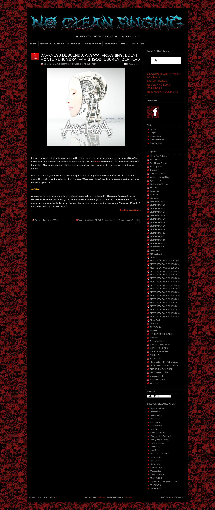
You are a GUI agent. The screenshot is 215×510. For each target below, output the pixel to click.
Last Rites (154, 450)
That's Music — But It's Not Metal (164, 365)
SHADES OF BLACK (159, 348)
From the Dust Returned (160, 436)
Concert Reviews (157, 173)
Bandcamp (155, 412)
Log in (153, 133)
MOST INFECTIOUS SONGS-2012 (165, 271)
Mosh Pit (154, 257)
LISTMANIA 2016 (157, 215)
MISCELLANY (156, 254)
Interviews (154, 191)
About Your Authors (158, 156)
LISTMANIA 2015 (157, 212)
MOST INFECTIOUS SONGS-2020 (165, 299)
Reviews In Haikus (158, 341)
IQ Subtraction (156, 194)
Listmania (154, 198)
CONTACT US (137, 43)
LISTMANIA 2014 (157, 208)
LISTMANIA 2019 (157, 226)
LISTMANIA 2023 (157, 240)
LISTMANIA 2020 (157, 229)
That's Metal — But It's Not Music (164, 362)
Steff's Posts (155, 359)
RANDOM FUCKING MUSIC (68, 64)
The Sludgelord (157, 475)
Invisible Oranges (157, 443)
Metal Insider (155, 457)
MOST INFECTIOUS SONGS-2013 (165, 275)
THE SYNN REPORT (159, 373)
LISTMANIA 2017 (157, 219)
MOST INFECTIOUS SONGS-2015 (165, 282)
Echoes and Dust (157, 433)
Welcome (154, 383)
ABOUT (123, 43)
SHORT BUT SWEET (88, 64)
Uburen (137, 223)
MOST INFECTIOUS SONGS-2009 (165, 261)
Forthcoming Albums (159, 184)
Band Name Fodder (158, 163)
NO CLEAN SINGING (48, 497)
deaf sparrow (156, 426)
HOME (33, 43)
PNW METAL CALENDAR (52, 43)
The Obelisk (155, 471)
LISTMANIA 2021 (157, 233)
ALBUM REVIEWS (92, 43)
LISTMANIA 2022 (157, 236)
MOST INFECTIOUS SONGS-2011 (164, 268)
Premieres (154, 331)
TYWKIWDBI (155, 485)
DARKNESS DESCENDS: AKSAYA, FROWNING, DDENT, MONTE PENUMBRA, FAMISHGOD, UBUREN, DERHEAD (90, 57)
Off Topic (154, 324)
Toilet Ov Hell (156, 478)
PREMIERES (111, 43)
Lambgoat (154, 447)
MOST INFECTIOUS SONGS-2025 (165, 317)
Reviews (154, 338)
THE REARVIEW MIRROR (161, 369)
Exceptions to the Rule (159, 177)
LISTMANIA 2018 (157, 222)
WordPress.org (156, 143)
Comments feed (157, 140)
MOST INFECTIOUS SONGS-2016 (165, 285)
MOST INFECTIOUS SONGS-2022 (165, 306)
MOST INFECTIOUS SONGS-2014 (165, 278)
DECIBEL (154, 429)
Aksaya (91, 220)
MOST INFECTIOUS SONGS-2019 (165, 296)
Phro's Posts (155, 327)
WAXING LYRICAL (158, 379)
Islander (46, 220)
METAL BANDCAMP (159, 454)
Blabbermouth (156, 415)
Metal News (155, 250)
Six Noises (155, 464)
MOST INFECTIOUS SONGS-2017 (165, 289)
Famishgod (113, 220)
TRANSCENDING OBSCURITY (163, 482)
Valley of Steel (156, 489)
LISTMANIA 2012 (157, 201)
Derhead (105, 220)
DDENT (98, 220)
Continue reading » (130, 210)
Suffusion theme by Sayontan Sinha (172, 497)
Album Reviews (50, 64)
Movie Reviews (156, 320)
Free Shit (154, 187)
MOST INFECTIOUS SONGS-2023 (165, 310)
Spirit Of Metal (156, 468)
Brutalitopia (155, 419)
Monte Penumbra (133, 220)
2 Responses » (133, 64)
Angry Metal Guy (157, 408)
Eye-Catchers (156, 180)
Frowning (122, 220)
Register (154, 129)
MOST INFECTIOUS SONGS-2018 (165, 292)
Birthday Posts (156, 166)
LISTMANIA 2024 (157, 243)
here (97, 161)
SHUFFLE (154, 355)
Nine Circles (155, 461)
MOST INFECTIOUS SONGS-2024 (165, 313)
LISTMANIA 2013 (157, 205)
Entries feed (155, 136)
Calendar (154, 170)
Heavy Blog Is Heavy (159, 440)
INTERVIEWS (73, 43)
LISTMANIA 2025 (157, 247)
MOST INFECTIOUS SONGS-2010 (165, 264)
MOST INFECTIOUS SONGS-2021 (165, 303)
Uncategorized (156, 376)
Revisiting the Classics (160, 345)
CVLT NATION (156, 422)
